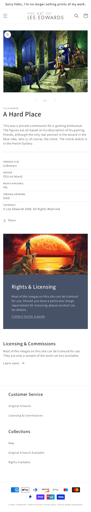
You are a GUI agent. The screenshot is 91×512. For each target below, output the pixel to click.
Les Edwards (21, 504)
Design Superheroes (74, 504)
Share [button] (12, 220)
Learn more (11, 363)
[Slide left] (36, 100)
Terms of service (35, 504)
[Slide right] (54, 100)
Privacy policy (50, 504)
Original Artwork (19, 406)
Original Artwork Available (26, 453)
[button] (5, 15)
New (11, 443)
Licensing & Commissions (25, 415)
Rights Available (19, 462)
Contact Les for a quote (28, 316)
